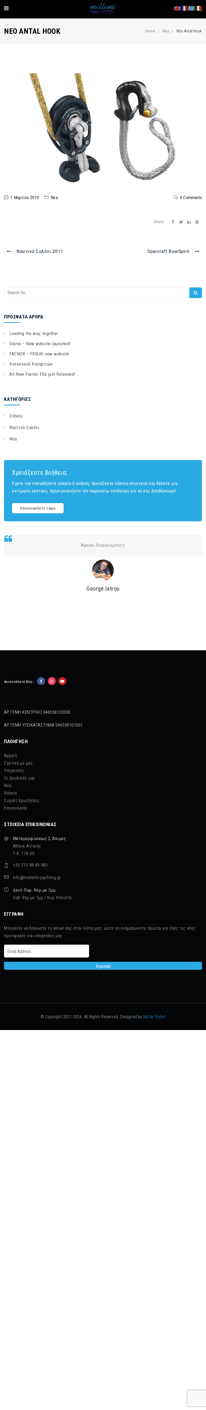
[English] (177, 7)
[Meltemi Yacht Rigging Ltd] (102, 8)
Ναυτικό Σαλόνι (24, 427)
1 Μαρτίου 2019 (24, 197)
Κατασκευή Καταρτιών (31, 364)
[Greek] (191, 7)
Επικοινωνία (15, 808)
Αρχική (10, 755)
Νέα (166, 31)
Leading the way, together (33, 333)
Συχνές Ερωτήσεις (21, 800)
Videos (16, 416)
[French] (184, 7)
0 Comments (191, 197)
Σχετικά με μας (18, 763)
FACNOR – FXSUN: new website (39, 353)
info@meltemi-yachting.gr (37, 877)
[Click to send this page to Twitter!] (181, 221)
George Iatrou (103, 588)
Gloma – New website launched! (40, 343)
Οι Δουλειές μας (19, 778)
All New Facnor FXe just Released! (42, 374)
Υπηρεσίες (14, 770)
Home (150, 31)
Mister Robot (154, 1016)
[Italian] (198, 7)
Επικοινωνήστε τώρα (37, 508)
